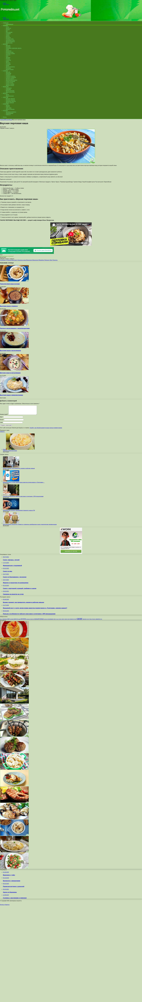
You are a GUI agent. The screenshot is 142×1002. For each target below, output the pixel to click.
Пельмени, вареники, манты (13, 48)
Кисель (8, 105)
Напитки (6, 104)
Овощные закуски (11, 101)
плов (69, 619)
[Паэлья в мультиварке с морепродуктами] (14, 325)
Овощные (8, 50)
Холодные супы (10, 40)
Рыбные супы (10, 38)
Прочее (5, 110)
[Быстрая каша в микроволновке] (14, 392)
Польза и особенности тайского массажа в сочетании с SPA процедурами (23, 496)
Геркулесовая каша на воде (10, 284)
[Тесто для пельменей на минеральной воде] (14, 769)
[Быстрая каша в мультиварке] (14, 347)
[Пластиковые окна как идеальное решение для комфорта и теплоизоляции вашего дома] (14, 703)
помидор (72, 619)
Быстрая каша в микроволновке (11, 395)
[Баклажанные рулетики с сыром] (14, 818)
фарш (90, 619)
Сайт (1, 422)
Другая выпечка (10, 92)
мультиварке (50, 619)
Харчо (7, 34)
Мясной (8, 72)
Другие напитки (10, 109)
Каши (7, 61)
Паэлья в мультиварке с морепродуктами (15, 328)
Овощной (8, 73)
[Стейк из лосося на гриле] (14, 802)
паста (65, 619)
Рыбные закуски (10, 100)
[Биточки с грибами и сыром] (14, 653)
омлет (63, 619)
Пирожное (9, 88)
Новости (8, 114)
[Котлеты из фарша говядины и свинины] (14, 752)
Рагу (7, 56)
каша (6, 256)
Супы (7, 27)
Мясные (8, 45)
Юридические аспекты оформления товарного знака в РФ (19, 510)
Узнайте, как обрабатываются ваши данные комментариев (46, 427)
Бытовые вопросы (11, 112)
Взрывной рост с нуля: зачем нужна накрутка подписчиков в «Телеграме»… (24, 482)
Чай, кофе (8, 108)
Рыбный (8, 74)
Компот (8, 106)
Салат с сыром (10, 84)
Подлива (8, 68)
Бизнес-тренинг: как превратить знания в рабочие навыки (19, 468)
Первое (5, 25)
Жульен (8, 62)
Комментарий (4, 414)
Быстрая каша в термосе (9, 306)
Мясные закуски (10, 98)
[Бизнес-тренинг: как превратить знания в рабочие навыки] (11, 467)
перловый (10, 256)
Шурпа (8, 36)
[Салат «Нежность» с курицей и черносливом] (14, 670)
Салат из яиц (9, 82)
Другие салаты (10, 85)
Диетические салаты (11, 80)
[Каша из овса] (14, 835)
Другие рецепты (10, 41)
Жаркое (8, 57)
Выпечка (6, 86)
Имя (1, 417)
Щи (7, 31)
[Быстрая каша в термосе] (14, 303)
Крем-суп (8, 28)
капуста (16, 619)
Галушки (8, 64)
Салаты (5, 70)
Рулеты (8, 58)
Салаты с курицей (11, 77)
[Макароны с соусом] (14, 851)
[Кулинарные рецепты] (10, 15)
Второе (5, 44)
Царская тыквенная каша (10, 450)
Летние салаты (10, 78)
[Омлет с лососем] (14, 785)
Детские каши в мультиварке (10, 373)
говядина (4, 619)
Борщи (8, 29)
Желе (7, 94)
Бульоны (8, 37)
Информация (9, 24)
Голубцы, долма (10, 53)
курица (41, 619)
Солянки (8, 33)
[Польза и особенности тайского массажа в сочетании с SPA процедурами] (11, 495)
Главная (2, 119)
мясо (55, 619)
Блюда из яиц (9, 52)
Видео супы (9, 42)
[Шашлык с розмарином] (14, 686)
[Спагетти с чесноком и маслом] (14, 736)
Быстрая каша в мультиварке (10, 350)
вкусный (2, 256)
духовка (11, 619)
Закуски (5, 97)
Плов (7, 49)
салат (79, 618)
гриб (8, 619)
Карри (7, 65)
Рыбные (8, 46)
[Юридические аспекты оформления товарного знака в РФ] (11, 509)
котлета (23, 619)
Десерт (5, 93)
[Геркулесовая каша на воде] (14, 281)
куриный (36, 619)
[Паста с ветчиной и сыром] (14, 637)
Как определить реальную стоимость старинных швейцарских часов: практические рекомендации (30, 524)
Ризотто (8, 54)
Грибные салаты (10, 76)
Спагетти (8, 60)
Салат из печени (10, 81)
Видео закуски (10, 102)
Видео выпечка (10, 90)
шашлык (98, 619)
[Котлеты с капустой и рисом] (14, 719)
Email (2, 419)
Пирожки (8, 89)
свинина (85, 619)
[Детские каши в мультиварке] (14, 370)
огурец (60, 619)
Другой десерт (10, 96)
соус (88, 619)
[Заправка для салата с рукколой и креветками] (14, 868)
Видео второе (10, 69)
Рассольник (9, 32)
